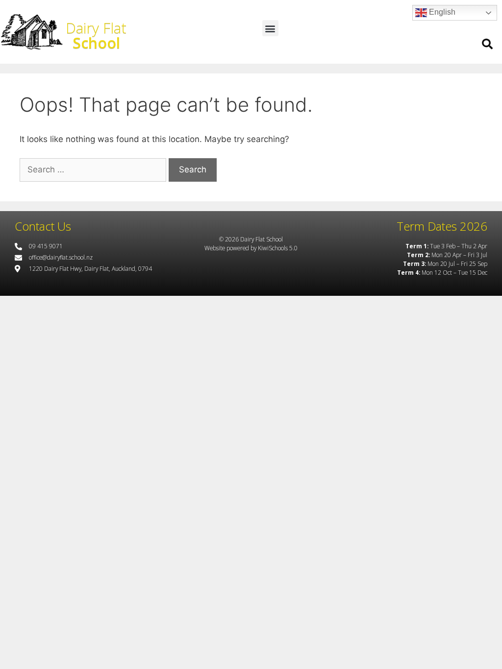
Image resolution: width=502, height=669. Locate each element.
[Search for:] (93, 170)
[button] (270, 28)
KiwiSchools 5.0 (278, 248)
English (441, 12)
